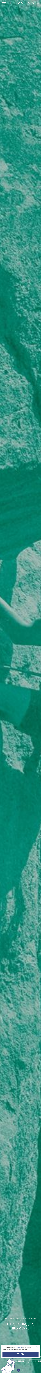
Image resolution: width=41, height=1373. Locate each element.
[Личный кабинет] (29, 3)
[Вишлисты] (33, 3)
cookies (19, 1347)
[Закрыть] (37, 1347)
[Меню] (4, 3)
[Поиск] (10, 3)
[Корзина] (38, 3)
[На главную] (20, 2)
